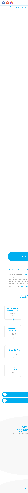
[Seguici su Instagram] (11, 2)
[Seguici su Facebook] (3, 2)
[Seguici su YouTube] (7, 2)
